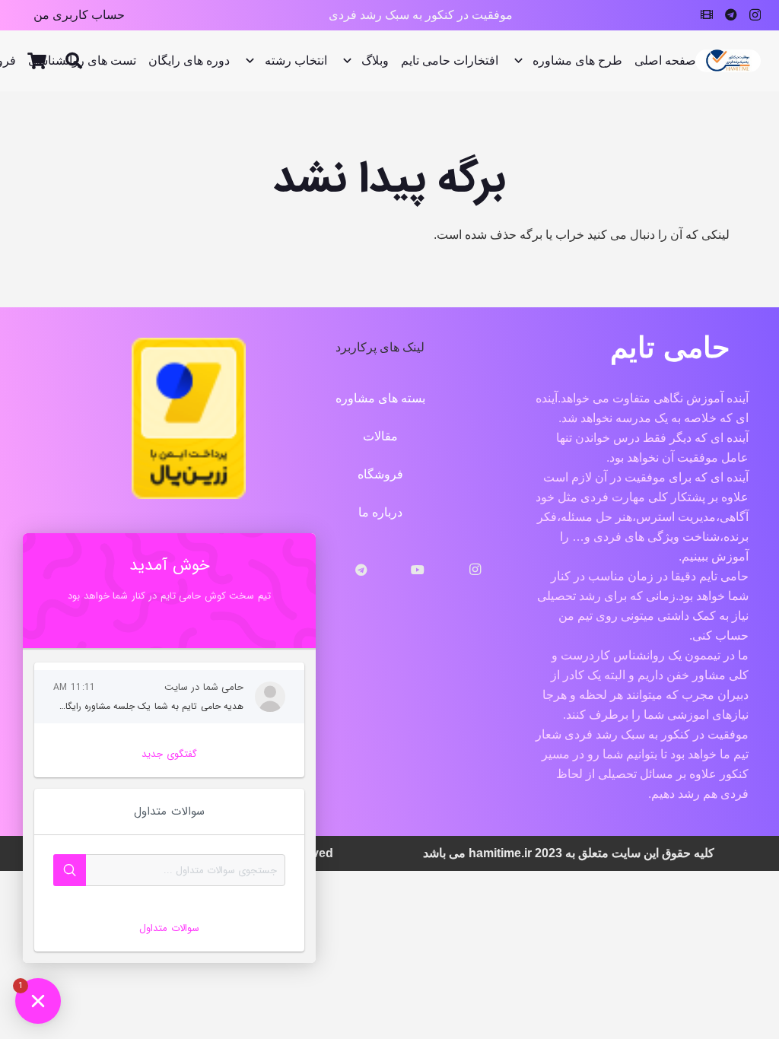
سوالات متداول (169, 928)
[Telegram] (731, 14)
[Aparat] (707, 14)
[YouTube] (418, 569)
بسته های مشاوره (380, 398)
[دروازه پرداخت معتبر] (189, 494)
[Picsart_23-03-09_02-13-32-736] (728, 60)
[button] (73, 61)
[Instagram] (755, 15)
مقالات (380, 436)
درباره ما (380, 512)
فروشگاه (380, 474)
